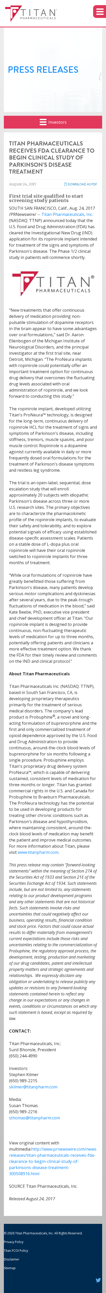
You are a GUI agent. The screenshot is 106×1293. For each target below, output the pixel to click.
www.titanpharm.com (38, 852)
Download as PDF (82, 184)
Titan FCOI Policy (16, 1250)
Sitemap (10, 1268)
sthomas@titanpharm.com (34, 1118)
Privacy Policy (13, 1242)
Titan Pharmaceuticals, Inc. (67, 214)
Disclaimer (11, 1259)
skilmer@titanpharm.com (33, 1087)
